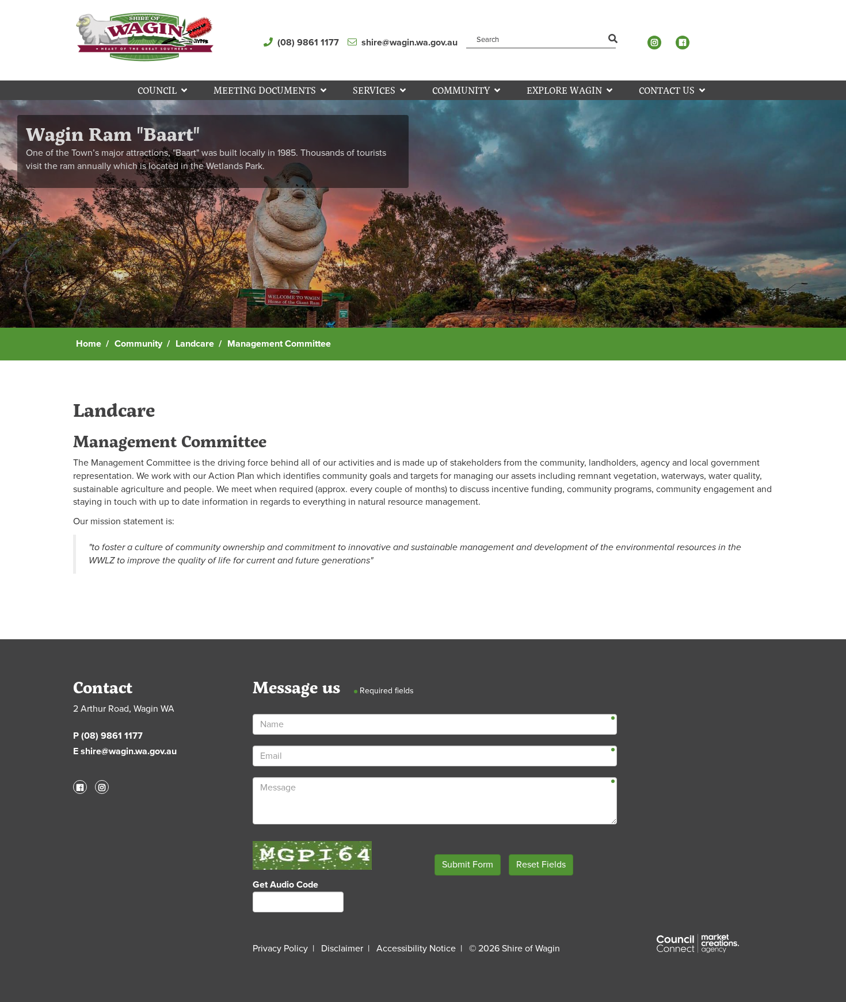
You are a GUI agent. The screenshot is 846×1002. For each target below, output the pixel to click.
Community (461, 90)
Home (88, 344)
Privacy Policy (280, 948)
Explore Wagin (564, 90)
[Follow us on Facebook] (685, 42)
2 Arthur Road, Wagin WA (123, 709)
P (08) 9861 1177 (108, 736)
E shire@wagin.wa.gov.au (125, 751)
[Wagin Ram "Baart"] (423, 213)
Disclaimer (342, 948)
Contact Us (667, 90)
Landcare (195, 344)
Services (374, 90)
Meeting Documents (265, 90)
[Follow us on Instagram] (657, 42)
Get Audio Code (285, 884)
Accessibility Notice (416, 948)
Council (157, 90)
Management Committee (279, 344)
